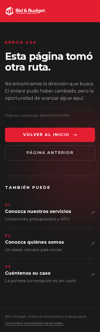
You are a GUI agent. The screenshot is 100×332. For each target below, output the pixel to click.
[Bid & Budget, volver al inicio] (25, 11)
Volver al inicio (46, 134)
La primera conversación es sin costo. (34, 323)
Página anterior (50, 152)
